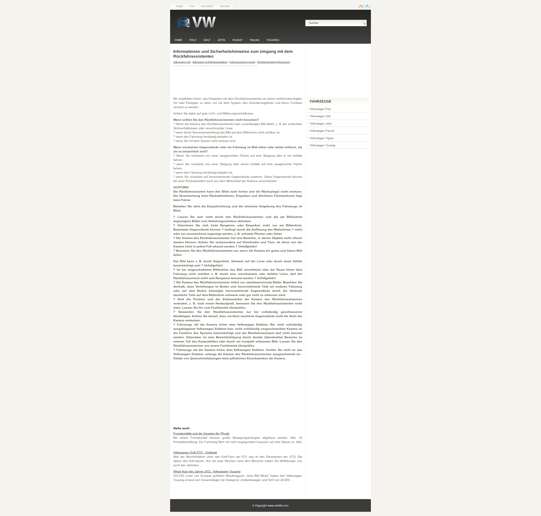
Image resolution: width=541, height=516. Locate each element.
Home (179, 6)
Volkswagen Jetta (321, 123)
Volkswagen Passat (322, 131)
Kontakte (207, 6)
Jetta (221, 40)
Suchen (225, 6)
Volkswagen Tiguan (322, 138)
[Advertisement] (237, 81)
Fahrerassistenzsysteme (242, 62)
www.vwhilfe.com (278, 505)
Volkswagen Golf (181, 62)
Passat (237, 40)
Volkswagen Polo (320, 109)
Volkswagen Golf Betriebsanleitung (210, 62)
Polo (192, 40)
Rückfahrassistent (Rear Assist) (273, 62)
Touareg (272, 40)
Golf (207, 40)
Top (192, 6)
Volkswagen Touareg (322, 145)
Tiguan (254, 40)
